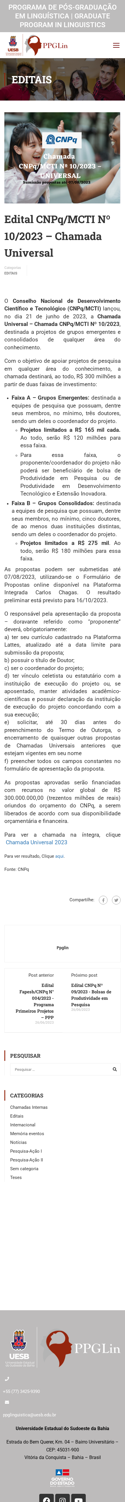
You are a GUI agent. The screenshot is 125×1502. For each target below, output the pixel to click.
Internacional (22, 1125)
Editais (10, 273)
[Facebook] (103, 900)
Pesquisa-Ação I (26, 1151)
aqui (59, 856)
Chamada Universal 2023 (36, 842)
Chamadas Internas (29, 1107)
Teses (16, 1177)
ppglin (63, 947)
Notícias (18, 1142)
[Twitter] (116, 900)
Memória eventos (27, 1133)
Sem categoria (24, 1168)
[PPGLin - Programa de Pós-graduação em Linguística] (36, 45)
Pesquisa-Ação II (26, 1160)
